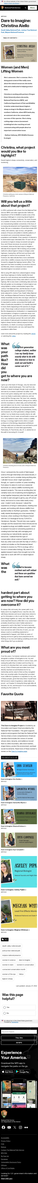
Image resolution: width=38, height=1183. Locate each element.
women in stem (7, 965)
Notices (3, 1147)
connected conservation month (13, 969)
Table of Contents (14, 38)
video (14, 336)
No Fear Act (5, 1156)
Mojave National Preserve (14, 32)
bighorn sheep (7, 979)
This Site (19, 1038)
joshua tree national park (11, 951)
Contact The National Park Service (12, 1150)
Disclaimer (4, 1159)
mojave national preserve (11, 955)
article (33, 334)
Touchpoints (14, 1022)
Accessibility (5, 1138)
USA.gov (4, 1165)
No (8, 1013)
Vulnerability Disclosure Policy (11, 1162)
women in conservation (25, 965)
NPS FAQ (4, 1153)
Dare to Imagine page (19, 751)
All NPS (19, 1043)
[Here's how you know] (19, 2)
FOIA (2, 1144)
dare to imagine (24, 960)
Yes (8, 1007)
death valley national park (11, 946)
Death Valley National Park (10, 30)
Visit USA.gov (6, 1179)
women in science (9, 960)
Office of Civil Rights (7, 1168)
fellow (21, 974)
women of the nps (9, 974)
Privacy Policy (5, 1141)
